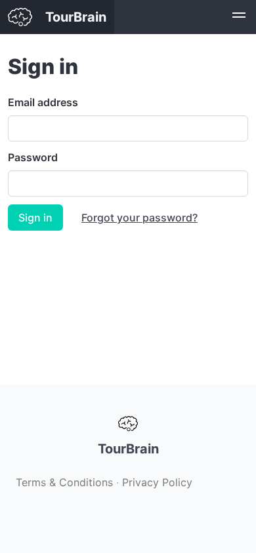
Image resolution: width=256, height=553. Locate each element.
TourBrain (75, 17)
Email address (43, 102)
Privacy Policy (157, 482)
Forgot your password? (139, 217)
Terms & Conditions (64, 482)
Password (33, 157)
